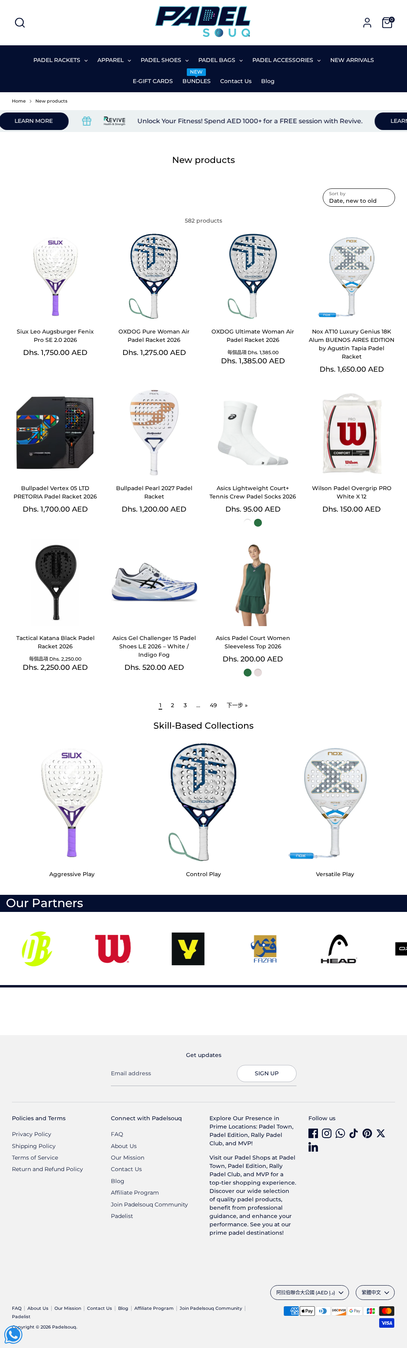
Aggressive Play (72, 874)
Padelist (122, 1216)
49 (213, 705)
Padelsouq (64, 1327)
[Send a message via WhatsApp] (13, 1334)
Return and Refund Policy (47, 1169)
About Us (124, 1146)
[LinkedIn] (313, 1147)
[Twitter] (381, 1133)
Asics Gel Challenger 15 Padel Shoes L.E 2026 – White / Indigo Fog (154, 646)
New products (51, 101)
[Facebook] (313, 1133)
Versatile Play (335, 874)
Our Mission (127, 1157)
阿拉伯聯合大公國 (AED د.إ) (305, 1293)
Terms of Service (35, 1157)
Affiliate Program (135, 1192)
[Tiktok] (354, 1133)
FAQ (117, 1134)
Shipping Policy (34, 1146)
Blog (117, 1181)
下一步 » (237, 705)
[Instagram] (326, 1133)
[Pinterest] (367, 1133)
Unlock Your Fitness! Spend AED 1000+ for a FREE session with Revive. (228, 121)
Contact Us (126, 1169)
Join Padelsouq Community (149, 1204)
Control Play (203, 874)
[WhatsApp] (340, 1133)
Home (19, 101)
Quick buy (55, 306)
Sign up (267, 1073)
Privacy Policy (31, 1134)
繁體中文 (371, 1293)
